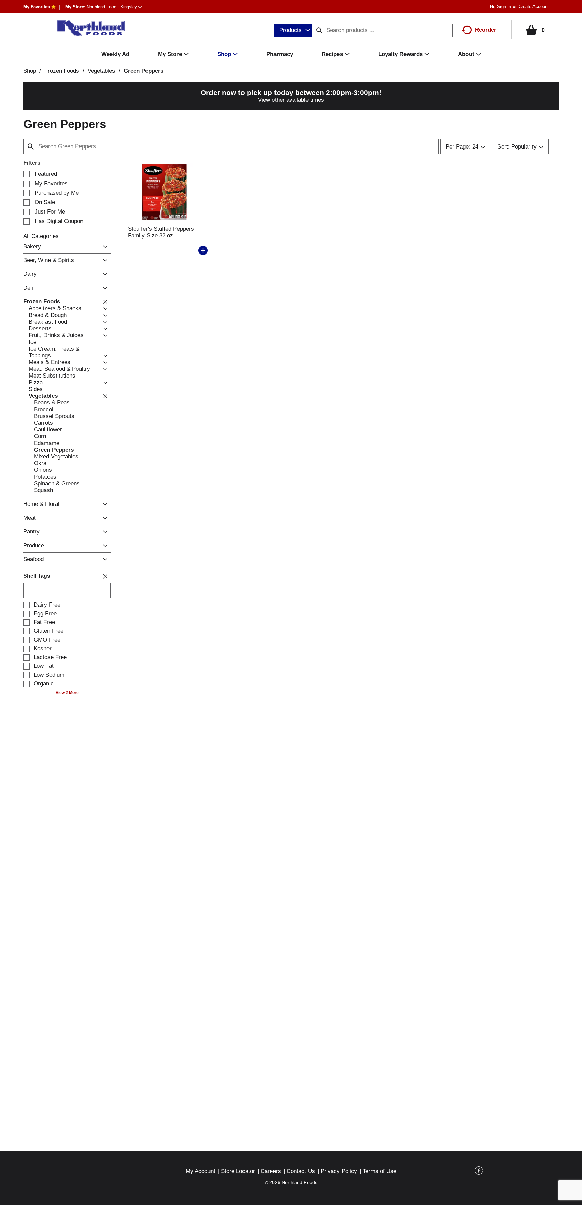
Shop (29, 71)
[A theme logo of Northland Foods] (87, 28)
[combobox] (293, 30)
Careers (271, 1171)
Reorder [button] (485, 30)
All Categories (41, 236)
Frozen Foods (61, 71)
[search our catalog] (319, 30)
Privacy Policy (339, 1171)
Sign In (504, 6)
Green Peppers (143, 71)
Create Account (534, 6)
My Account (200, 1171)
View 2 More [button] (67, 692)
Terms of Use (379, 1171)
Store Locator (238, 1171)
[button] (114, 6)
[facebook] (479, 1171)
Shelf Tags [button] (36, 576)
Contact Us (301, 1171)
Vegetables (101, 71)
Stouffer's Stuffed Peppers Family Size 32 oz (161, 232)
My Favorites (36, 6)
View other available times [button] (291, 100)
